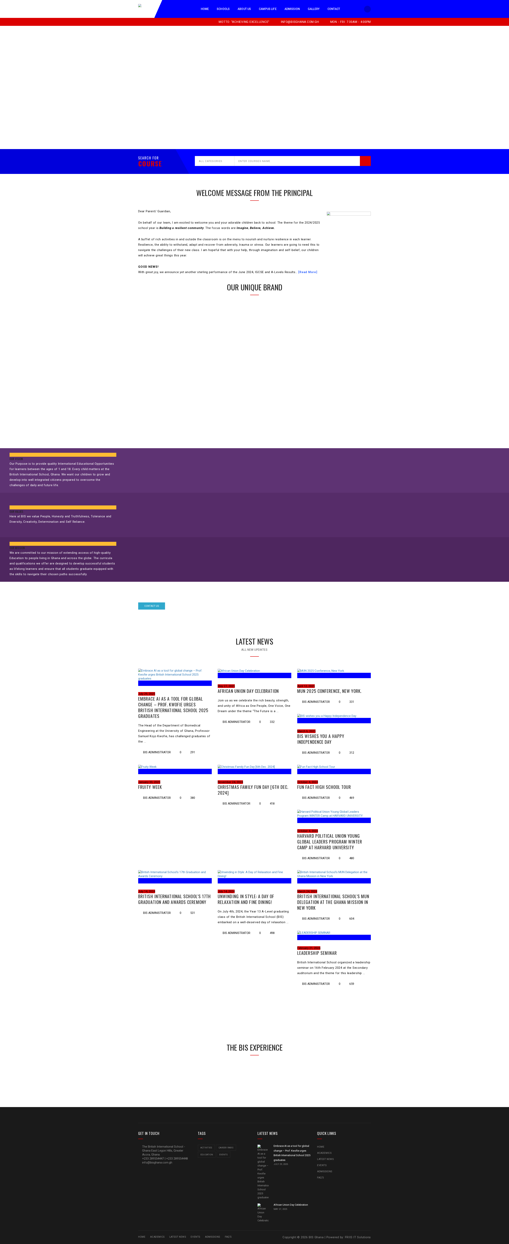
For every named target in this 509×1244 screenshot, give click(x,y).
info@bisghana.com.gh (299, 22)
